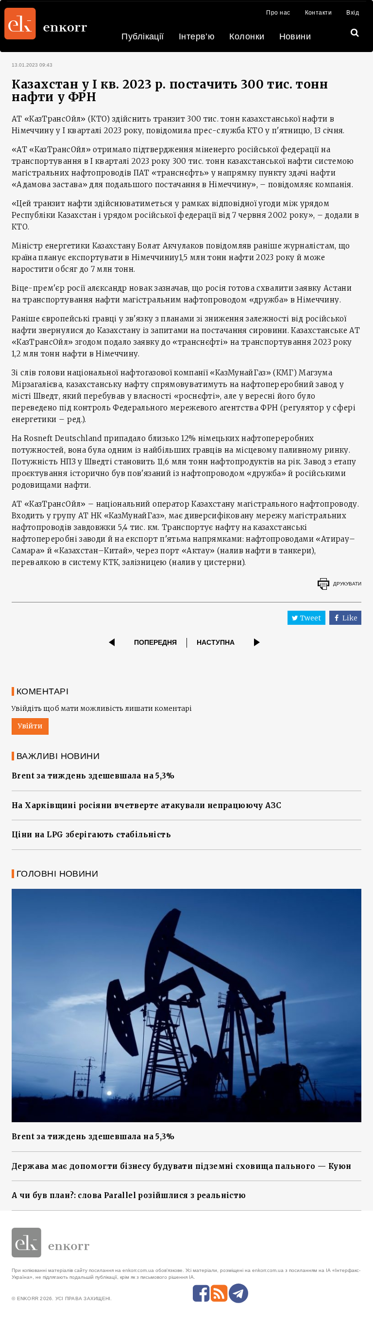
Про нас (278, 12)
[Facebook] (201, 1293)
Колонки (246, 36)
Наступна (216, 642)
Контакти (318, 12)
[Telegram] (238, 1293)
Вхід (352, 12)
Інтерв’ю (197, 36)
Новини (295, 36)
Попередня (155, 642)
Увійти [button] (30, 726)
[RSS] (219, 1293)
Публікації (142, 36)
